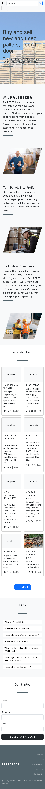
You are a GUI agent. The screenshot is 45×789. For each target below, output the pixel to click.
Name (4, 700)
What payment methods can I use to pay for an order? (21, 659)
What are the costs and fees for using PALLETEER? (21, 649)
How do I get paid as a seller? (17, 667)
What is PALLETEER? (14, 622)
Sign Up (40, 769)
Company (5, 712)
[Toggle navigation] (4, 8)
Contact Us (38, 774)
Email (3, 723)
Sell (42, 759)
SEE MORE (22, 587)
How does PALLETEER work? (18, 628)
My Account (38, 764)
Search (40, 754)
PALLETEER (10, 764)
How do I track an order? (16, 641)
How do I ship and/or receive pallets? (21, 635)
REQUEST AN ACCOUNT (22, 736)
